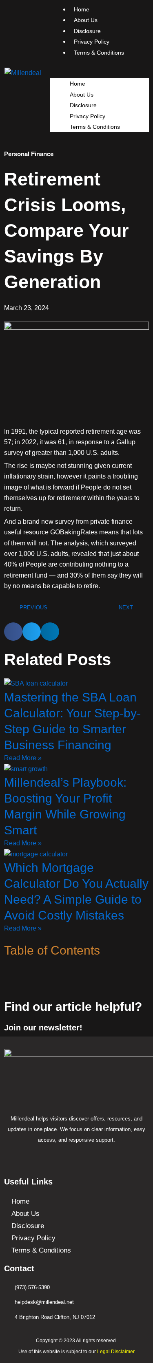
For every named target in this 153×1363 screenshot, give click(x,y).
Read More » (23, 757)
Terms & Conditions (99, 52)
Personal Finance (28, 154)
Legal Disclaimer (116, 1351)
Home (77, 83)
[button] (99, 73)
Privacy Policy (87, 116)
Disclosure (83, 105)
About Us (81, 94)
